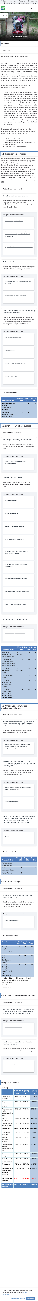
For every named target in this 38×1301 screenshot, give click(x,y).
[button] (18, 223)
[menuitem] (10, 3)
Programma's (22, 1)
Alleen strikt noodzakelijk (18, 1298)
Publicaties (3, 1)
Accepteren (30, 1298)
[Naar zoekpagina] (31, 8)
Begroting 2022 (13, 1)
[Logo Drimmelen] (3, 8)
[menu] (35, 8)
